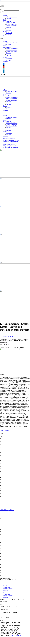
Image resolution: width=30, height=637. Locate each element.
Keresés (2, 5)
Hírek (4, 20)
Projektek (8, 34)
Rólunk (5, 15)
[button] (15, 9)
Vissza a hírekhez (4, 430)
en (4, 74)
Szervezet (8, 18)
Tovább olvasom (15, 635)
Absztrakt (8, 30)
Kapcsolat (5, 36)
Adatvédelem (6, 587)
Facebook (8, 27)
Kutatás (5, 31)
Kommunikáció (7, 21)
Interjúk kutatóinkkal (11, 25)
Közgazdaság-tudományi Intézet (11, 140)
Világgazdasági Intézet (9, 138)
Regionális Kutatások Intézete (10, 141)
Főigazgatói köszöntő (11, 17)
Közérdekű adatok (7, 588)
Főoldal (5, 585)
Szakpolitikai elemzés (11, 24)
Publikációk (9, 33)
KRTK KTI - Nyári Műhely (7, 510)
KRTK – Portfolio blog (12, 22)
